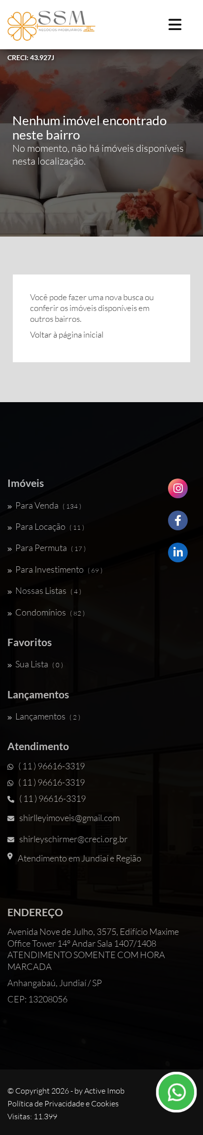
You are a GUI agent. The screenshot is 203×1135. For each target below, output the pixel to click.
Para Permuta (50, 547)
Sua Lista (39, 663)
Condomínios (50, 612)
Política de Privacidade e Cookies (63, 1103)
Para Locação (49, 526)
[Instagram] (178, 492)
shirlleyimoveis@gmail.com (69, 817)
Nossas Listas (48, 590)
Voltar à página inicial (66, 334)
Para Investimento (58, 569)
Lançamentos (47, 716)
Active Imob (104, 1091)
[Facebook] (178, 524)
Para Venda (48, 505)
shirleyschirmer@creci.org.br (73, 838)
